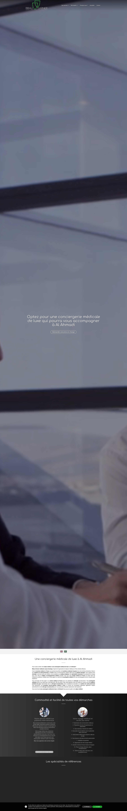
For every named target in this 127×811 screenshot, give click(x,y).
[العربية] (65, 651)
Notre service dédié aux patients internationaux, (44, 719)
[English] (61, 651)
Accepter (98, 806)
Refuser (87, 806)
